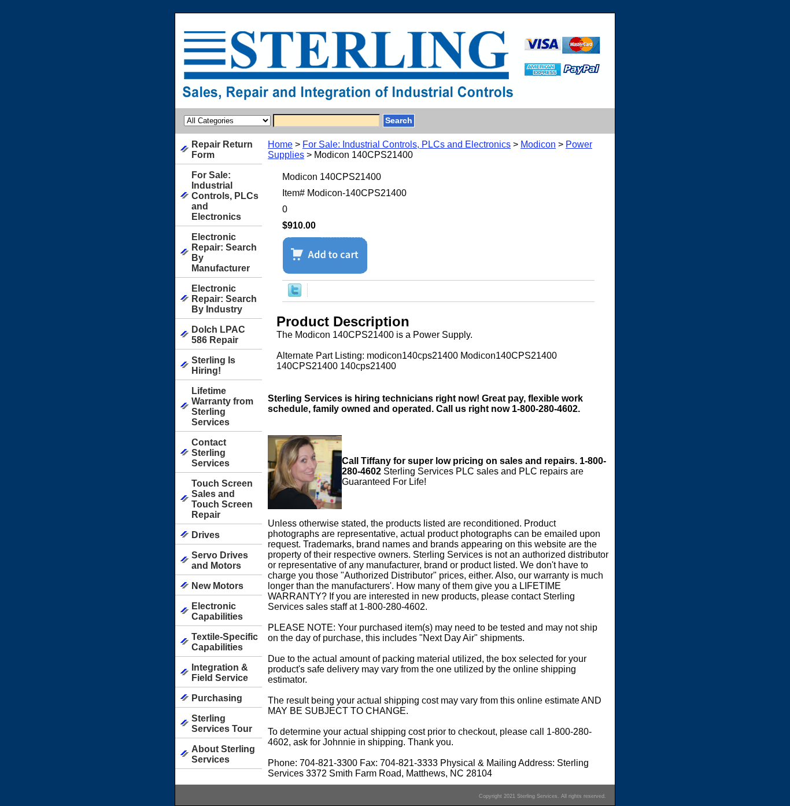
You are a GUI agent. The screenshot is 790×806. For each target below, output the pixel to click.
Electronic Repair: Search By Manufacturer (224, 252)
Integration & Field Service (219, 673)
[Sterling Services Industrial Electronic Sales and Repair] (319, 69)
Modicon (538, 144)
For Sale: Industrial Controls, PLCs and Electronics (406, 144)
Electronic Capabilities (217, 611)
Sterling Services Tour (221, 723)
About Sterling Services (223, 754)
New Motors (217, 586)
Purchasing (216, 698)
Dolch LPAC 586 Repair (218, 335)
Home (280, 144)
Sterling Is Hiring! (213, 365)
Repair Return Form (222, 149)
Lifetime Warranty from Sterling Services (222, 406)
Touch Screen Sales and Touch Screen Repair (222, 499)
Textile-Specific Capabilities (224, 642)
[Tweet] (294, 294)
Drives (205, 535)
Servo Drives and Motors (219, 560)
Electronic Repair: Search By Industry (224, 299)
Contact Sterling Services (210, 452)
